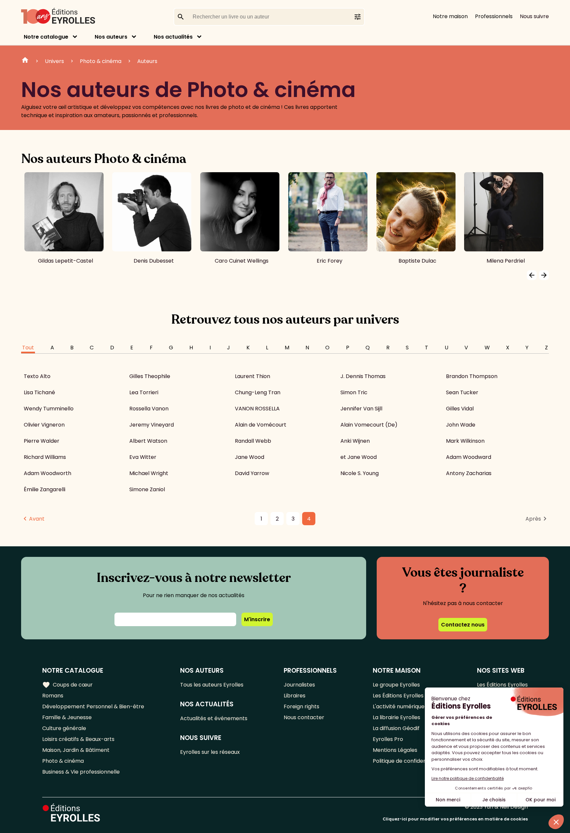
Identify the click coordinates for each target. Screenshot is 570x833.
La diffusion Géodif (396, 728)
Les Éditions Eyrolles (398, 695)
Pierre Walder (41, 441)
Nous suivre (534, 16)
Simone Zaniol (147, 489)
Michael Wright (148, 473)
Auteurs (147, 61)
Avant (37, 519)
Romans (52, 695)
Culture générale (64, 728)
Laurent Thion (252, 376)
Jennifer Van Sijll (361, 408)
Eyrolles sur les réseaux (210, 752)
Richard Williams (45, 457)
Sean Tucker (462, 392)
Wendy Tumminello (49, 408)
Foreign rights (301, 706)
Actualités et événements (213, 718)
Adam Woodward (468, 457)
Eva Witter (142, 457)
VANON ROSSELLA (257, 408)
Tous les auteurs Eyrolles (211, 685)
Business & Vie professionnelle (81, 772)
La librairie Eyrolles (396, 717)
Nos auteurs (111, 37)
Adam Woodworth (47, 473)
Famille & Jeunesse (67, 717)
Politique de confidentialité (407, 761)
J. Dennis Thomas (363, 376)
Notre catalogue (46, 37)
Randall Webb (253, 441)
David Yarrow (252, 473)
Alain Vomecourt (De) (368, 425)
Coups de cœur (67, 685)
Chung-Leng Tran (257, 392)
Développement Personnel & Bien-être (93, 706)
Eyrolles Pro (388, 739)
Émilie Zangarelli (44, 489)
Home (25, 61)
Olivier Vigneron (44, 425)
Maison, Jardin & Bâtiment (76, 750)
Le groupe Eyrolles (396, 685)
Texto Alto (37, 376)
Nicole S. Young (359, 473)
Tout (28, 347)
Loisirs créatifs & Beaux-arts (78, 739)
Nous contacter (304, 717)
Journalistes (299, 685)
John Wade (460, 425)
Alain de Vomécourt (260, 425)
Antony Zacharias (468, 473)
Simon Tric (353, 392)
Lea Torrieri (143, 392)
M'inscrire (257, 619)
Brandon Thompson (471, 376)
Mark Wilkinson (465, 441)
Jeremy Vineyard (151, 425)
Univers (54, 61)
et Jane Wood (358, 457)
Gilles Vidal (460, 408)
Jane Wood (249, 457)
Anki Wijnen (355, 441)
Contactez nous (463, 624)
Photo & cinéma (100, 61)
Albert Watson (148, 441)
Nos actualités (173, 37)
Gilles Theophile (149, 376)
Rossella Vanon (149, 408)
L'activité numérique (399, 706)
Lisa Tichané (39, 392)
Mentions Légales (395, 750)
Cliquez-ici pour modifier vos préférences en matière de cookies (455, 819)
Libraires (294, 695)
